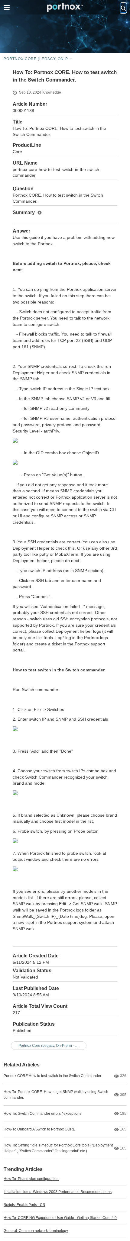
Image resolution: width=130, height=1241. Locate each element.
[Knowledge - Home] (65, 7)
